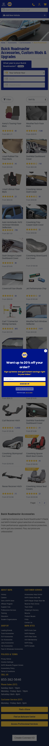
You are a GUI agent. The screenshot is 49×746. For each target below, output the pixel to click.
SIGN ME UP (24, 384)
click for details (28, 392)
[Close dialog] (45, 350)
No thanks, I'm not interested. (24, 389)
